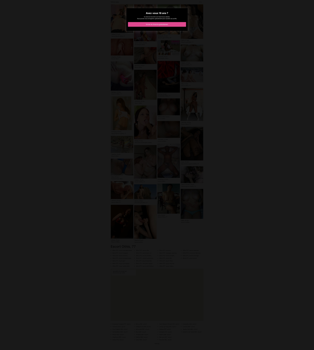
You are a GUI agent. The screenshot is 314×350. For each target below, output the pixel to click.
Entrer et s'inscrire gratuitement (157, 24)
